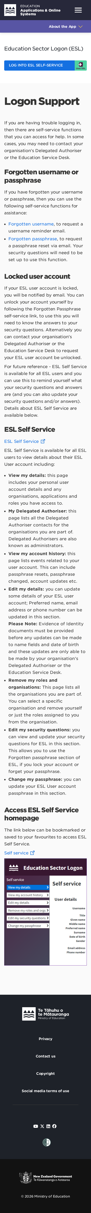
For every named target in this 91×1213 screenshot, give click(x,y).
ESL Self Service (21, 441)
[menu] (78, 10)
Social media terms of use (45, 1091)
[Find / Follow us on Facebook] (54, 1126)
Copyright (45, 1074)
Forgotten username (31, 224)
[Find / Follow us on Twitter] (42, 1126)
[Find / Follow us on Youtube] (35, 1126)
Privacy (45, 1039)
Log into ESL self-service (36, 65)
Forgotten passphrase (32, 238)
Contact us (46, 1056)
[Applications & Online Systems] (10, 10)
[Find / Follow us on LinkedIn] (48, 1126)
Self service (16, 852)
